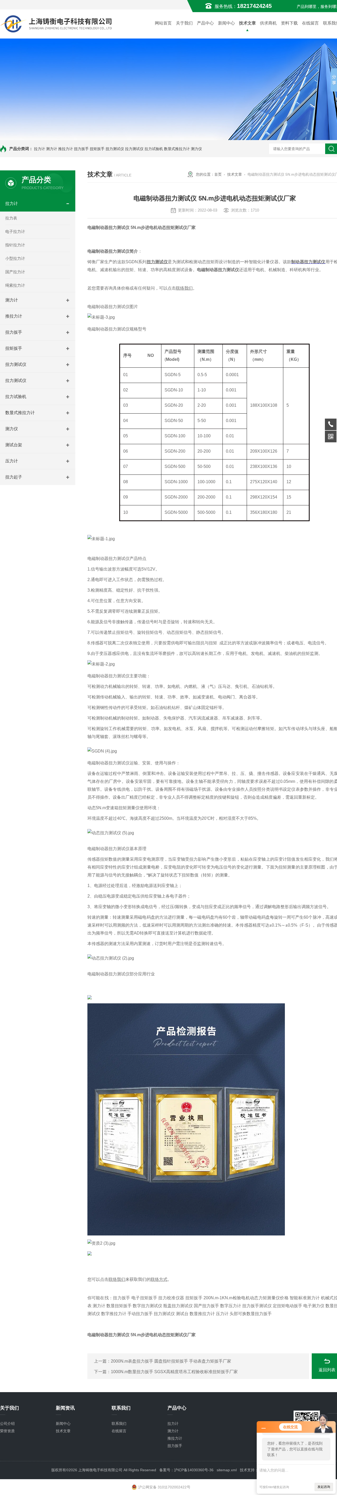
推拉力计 (65, 149)
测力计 (51, 149)
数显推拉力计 (202, 1313)
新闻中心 (226, 23)
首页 (218, 174)
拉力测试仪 (134, 149)
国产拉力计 (15, 272)
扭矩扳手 (97, 149)
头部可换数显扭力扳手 (251, 1313)
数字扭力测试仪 (147, 1306)
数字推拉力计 (113, 1313)
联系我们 (119, 1423)
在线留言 (310, 23)
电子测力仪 (313, 1306)
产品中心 (205, 23)
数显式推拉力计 (177, 149)
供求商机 (268, 23)
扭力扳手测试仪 (257, 1306)
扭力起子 (13, 477)
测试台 (182, 1313)
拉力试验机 (154, 149)
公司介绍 (7, 1423)
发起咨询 (324, 1487)
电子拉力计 (15, 231)
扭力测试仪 (115, 149)
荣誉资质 (7, 1431)
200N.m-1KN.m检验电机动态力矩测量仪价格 (246, 1298)
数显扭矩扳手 (119, 1306)
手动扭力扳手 (140, 1313)
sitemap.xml (227, 1470)
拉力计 (39, 149)
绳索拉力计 (15, 285)
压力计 (11, 461)
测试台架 (13, 445)
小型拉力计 (15, 258)
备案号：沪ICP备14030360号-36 (186, 1470)
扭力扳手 (81, 149)
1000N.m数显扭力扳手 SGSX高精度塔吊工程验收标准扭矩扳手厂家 (174, 1371)
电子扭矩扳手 (144, 1298)
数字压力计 (230, 1306)
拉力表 (11, 218)
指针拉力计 (15, 245)
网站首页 (163, 23)
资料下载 (289, 23)
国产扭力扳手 (206, 1306)
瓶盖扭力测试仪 (178, 1306)
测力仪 (196, 149)
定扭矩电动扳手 (287, 1306)
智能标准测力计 (305, 1298)
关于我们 (184, 23)
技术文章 (247, 23)
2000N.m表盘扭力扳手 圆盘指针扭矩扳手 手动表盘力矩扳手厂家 (171, 1361)
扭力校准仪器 (171, 1298)
